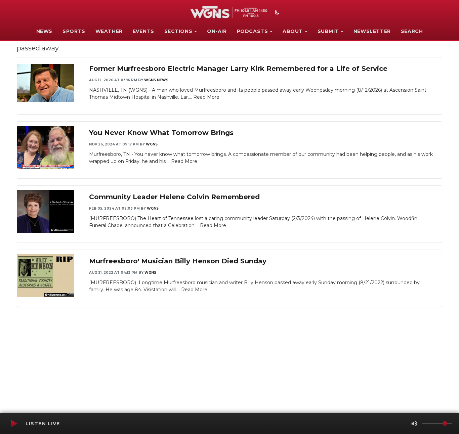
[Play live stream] (14, 424)
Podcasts (252, 31)
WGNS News (156, 80)
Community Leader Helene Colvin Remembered (174, 197)
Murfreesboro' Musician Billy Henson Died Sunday (177, 261)
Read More (206, 97)
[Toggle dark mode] (276, 13)
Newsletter (372, 31)
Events (143, 31)
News (44, 31)
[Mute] (414, 424)
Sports (73, 31)
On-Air (217, 31)
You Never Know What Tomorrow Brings (161, 132)
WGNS (152, 144)
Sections (178, 31)
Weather (109, 31)
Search (412, 31)
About (293, 31)
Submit (328, 31)
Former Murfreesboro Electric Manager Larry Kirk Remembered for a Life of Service (238, 68)
